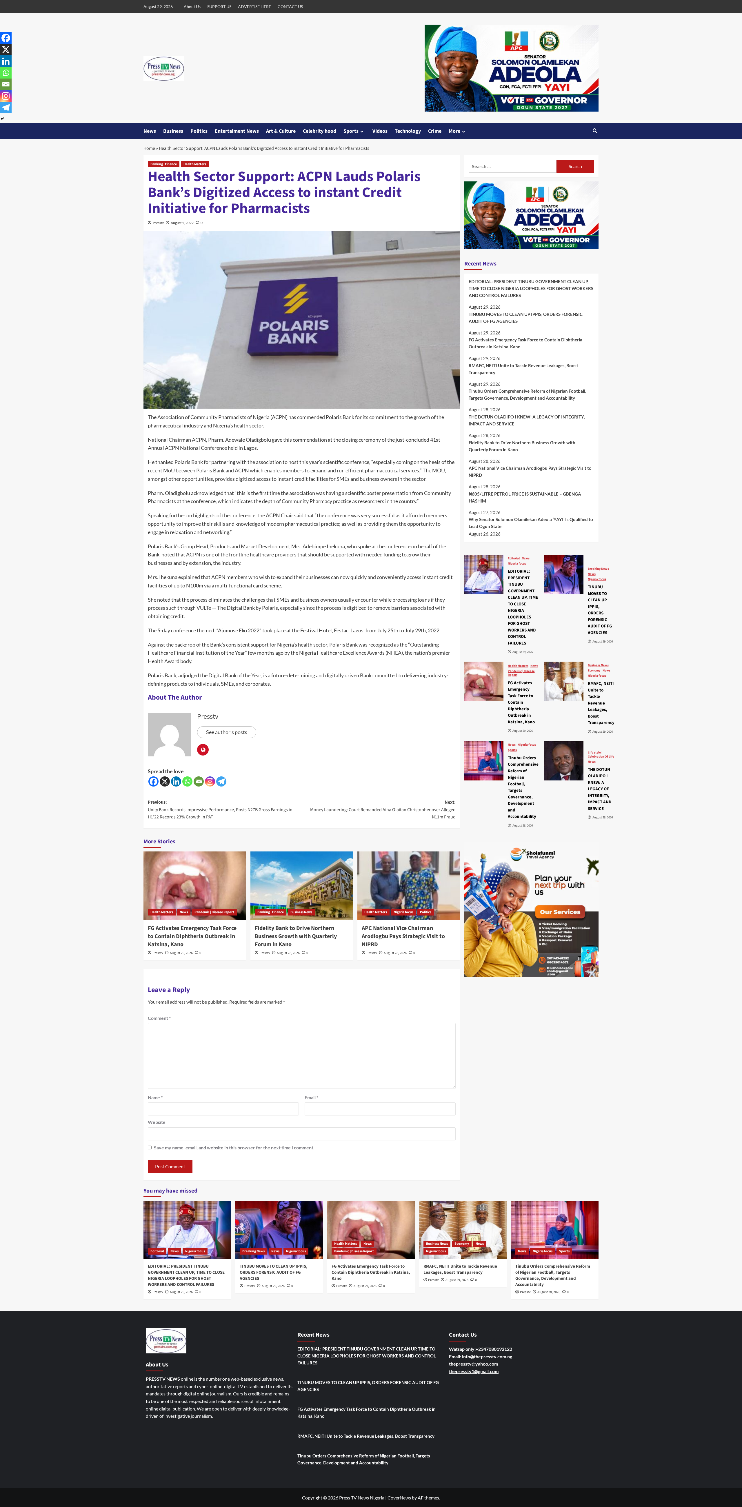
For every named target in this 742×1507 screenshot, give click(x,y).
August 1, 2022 (182, 223)
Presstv (158, 223)
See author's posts (226, 732)
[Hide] (2, 119)
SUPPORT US (219, 6)
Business (173, 131)
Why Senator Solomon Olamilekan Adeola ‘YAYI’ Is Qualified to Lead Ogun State (531, 523)
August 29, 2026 (181, 953)
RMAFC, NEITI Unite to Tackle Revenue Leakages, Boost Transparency (523, 369)
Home (149, 148)
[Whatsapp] (187, 781)
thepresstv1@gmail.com (474, 1371)
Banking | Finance (163, 164)
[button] (595, 131)
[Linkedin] (176, 781)
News (149, 131)
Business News (301, 912)
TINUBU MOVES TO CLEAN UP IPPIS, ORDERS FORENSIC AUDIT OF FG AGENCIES (526, 317)
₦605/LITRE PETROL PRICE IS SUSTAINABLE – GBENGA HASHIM (525, 497)
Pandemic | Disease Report (214, 912)
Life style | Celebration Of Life (601, 754)
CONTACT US (290, 6)
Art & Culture (281, 131)
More (454, 131)
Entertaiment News (237, 131)
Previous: (220, 809)
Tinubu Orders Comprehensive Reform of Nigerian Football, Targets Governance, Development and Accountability (527, 394)
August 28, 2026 (288, 953)
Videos (380, 131)
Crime (434, 131)
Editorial (514, 558)
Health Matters (194, 164)
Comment (159, 1018)
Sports (351, 131)
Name (155, 1097)
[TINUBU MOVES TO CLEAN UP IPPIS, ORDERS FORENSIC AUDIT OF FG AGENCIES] (563, 574)
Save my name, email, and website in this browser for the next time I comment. (234, 1147)
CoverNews (399, 1497)
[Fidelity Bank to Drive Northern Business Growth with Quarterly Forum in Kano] (301, 885)
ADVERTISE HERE (254, 6)
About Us (192, 6)
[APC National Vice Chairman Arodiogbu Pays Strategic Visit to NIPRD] (408, 885)
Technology (408, 131)
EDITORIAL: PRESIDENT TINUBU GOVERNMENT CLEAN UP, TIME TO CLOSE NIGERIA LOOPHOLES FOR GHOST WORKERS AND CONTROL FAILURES (531, 288)
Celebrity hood (319, 131)
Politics (199, 131)
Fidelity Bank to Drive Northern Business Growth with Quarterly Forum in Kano (296, 936)
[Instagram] (210, 781)
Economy (594, 670)
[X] (165, 781)
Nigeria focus (403, 912)
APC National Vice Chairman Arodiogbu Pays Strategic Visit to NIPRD (403, 936)
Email (311, 1097)
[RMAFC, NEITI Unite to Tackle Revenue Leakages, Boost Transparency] (563, 681)
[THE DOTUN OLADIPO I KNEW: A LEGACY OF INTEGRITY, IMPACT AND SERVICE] (563, 760)
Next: (383, 809)
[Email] (199, 781)
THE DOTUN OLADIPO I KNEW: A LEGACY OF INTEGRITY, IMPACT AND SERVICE (527, 420)
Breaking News (598, 568)
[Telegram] (221, 781)
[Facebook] (153, 781)
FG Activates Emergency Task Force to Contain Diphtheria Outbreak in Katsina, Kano (192, 936)
